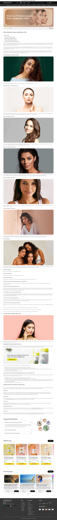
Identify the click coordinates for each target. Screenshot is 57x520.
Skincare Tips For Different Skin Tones (11, 38)
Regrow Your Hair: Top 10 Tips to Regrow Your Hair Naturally (42, 485)
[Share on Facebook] (49, 28)
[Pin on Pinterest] (52, 28)
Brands (19, 5)
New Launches (14, 5)
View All (50, 471)
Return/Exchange (30, 507)
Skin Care (33, 5)
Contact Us (29, 510)
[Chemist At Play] (44, 504)
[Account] (49, 2)
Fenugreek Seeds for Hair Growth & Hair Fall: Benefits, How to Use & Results (11, 485)
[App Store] (12, 506)
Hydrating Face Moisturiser (10, 399)
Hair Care (28, 5)
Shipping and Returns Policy (31, 514)
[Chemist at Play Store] (28, 356)
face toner (5, 403)
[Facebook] (3, 502)
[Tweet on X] (50, 28)
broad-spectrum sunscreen (34, 413)
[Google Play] (6, 506)
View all (50, 440)
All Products (23, 502)
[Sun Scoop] (47, 504)
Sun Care (38, 5)
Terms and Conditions (31, 511)
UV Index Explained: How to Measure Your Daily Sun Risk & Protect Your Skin (27, 485)
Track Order (29, 508)
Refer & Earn (30, 509)
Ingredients (44, 5)
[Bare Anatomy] (40, 504)
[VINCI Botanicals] (51, 504)
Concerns (23, 5)
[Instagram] (5, 502)
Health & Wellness (23, 510)
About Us (29, 502)
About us (49, 5)
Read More (17, 491)
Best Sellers (9, 5)
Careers (29, 503)
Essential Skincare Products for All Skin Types (12, 41)
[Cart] (52, 3)
